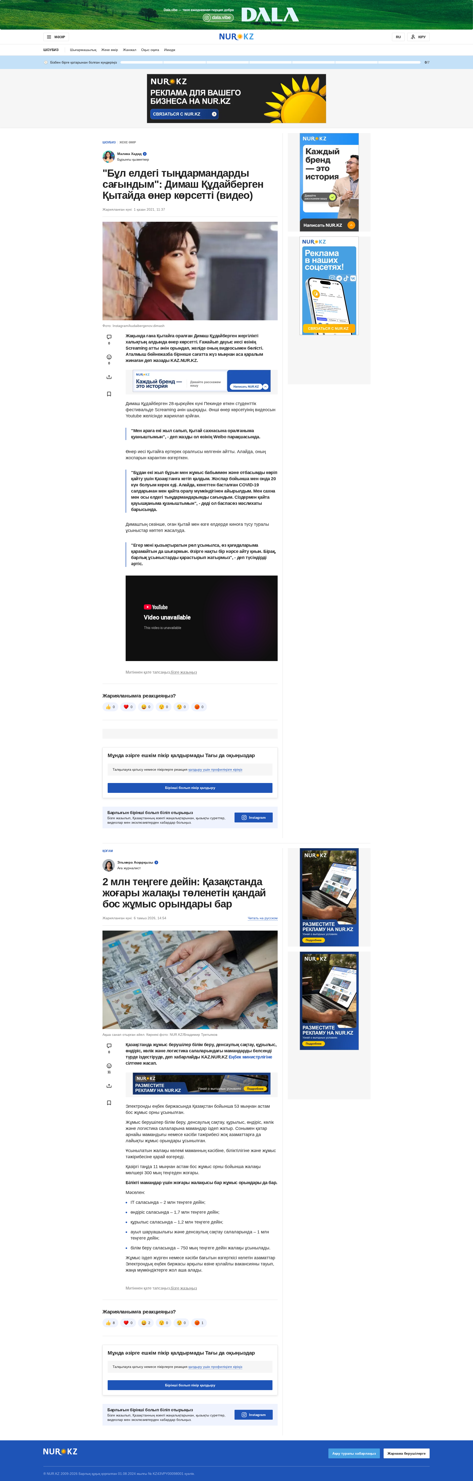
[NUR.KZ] (236, 37)
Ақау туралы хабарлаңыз (354, 1453)
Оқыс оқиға (150, 50)
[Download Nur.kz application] (236, 15)
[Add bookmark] (109, 394)
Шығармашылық (83, 50)
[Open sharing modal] (109, 377)
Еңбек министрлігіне (250, 1057)
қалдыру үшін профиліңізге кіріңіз (215, 769)
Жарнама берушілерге (407, 1453)
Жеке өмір (109, 50)
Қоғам (107, 851)
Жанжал (129, 50)
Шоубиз (51, 50)
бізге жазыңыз (184, 672)
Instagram (257, 817)
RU (398, 37)
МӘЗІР (59, 37)
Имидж (169, 50)
